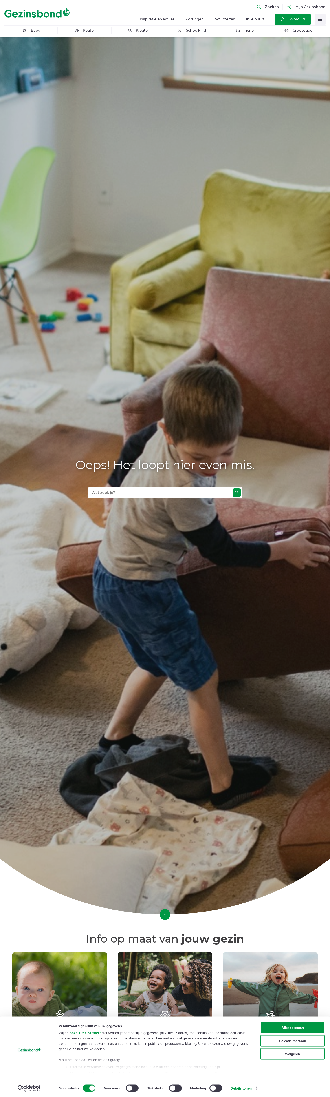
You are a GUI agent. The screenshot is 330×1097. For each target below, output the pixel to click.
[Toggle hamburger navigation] (320, 19)
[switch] (132, 1088)
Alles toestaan (293, 1028)
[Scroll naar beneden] (165, 914)
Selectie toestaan (292, 1041)
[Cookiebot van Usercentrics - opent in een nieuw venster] (29, 1088)
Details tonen (241, 1088)
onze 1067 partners (85, 1033)
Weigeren (292, 1054)
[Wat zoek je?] (237, 492)
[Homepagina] (38, 13)
